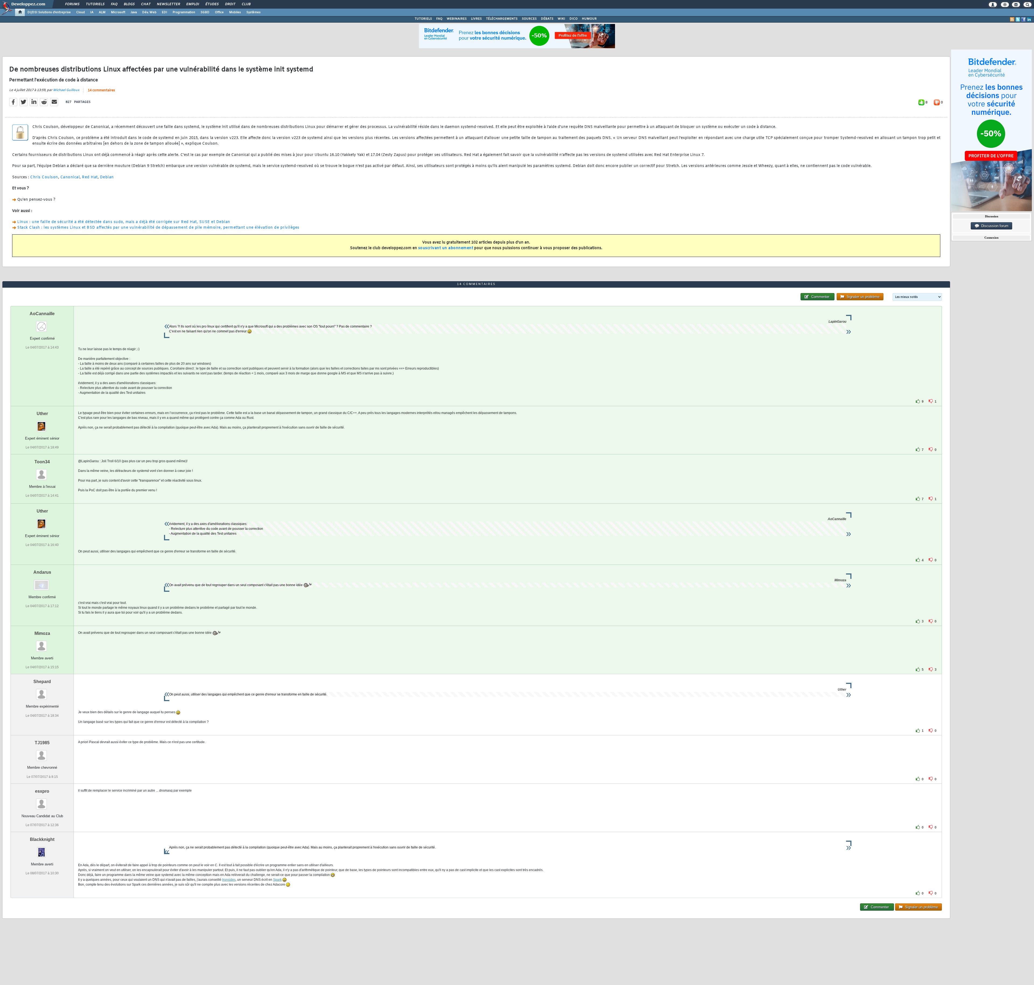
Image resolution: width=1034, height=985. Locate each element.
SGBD (205, 12)
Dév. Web (149, 12)
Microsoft (118, 12)
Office (219, 12)
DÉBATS (547, 19)
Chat (145, 4)
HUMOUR (589, 19)
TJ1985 (42, 742)
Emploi (192, 4)
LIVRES (476, 19)
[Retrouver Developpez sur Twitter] (1018, 19)
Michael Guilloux (66, 90)
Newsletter (168, 4)
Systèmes (253, 12)
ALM (102, 12)
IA (91, 12)
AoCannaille (42, 313)
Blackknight (42, 839)
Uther (42, 413)
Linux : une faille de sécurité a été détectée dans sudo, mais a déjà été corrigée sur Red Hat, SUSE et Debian (123, 222)
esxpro (42, 791)
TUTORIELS (423, 19)
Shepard (42, 681)
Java (134, 12)
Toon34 (42, 462)
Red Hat (90, 177)
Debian (107, 177)
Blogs (129, 4)
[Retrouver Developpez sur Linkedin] (1029, 19)
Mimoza (42, 633)
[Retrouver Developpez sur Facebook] (1023, 19)
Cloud (80, 12)
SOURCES (529, 19)
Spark (277, 880)
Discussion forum (993, 226)
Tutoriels (95, 4)
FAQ (114, 4)
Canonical (70, 177)
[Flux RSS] (1012, 19)
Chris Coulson (44, 177)
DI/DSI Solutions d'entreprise (49, 12)
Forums (72, 4)
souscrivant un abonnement (445, 248)
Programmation (184, 12)
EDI (164, 12)
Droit (230, 4)
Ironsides (229, 880)
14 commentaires (101, 90)
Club (246, 4)
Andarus (42, 572)
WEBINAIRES (457, 19)
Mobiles (235, 12)
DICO (574, 19)
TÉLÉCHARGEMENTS (502, 19)
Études (212, 4)
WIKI (561, 19)
